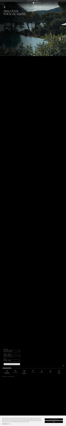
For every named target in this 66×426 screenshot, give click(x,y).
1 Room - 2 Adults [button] (7, 360)
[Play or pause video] (63, 365)
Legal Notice (9, 423)
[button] (12, 356)
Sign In (56, 2)
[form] (19, 356)
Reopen (37, 0)
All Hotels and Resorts (47, 2)
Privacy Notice (4, 423)
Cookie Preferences (54, 419)
